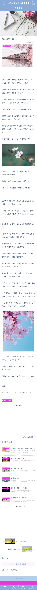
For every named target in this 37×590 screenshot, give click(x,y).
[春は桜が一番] (23, 385)
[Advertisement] (18, 420)
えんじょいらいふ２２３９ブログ (18, 5)
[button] (33, 337)
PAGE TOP (19, 578)
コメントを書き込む (18, 564)
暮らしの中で (7, 401)
